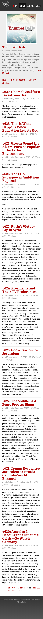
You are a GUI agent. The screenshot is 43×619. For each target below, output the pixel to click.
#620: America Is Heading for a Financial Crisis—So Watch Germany (20, 536)
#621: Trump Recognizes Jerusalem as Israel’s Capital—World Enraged (21, 473)
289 (9, 590)
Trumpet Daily (14, 47)
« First (7, 587)
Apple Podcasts (17, 79)
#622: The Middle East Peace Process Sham (19, 402)
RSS (4, 79)
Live (15, 5)
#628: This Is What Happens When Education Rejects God (20, 127)
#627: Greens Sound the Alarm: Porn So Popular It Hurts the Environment (21, 148)
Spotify (32, 79)
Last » (19, 590)
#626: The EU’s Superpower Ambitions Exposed (21, 177)
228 (34, 587)
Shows (22, 5)
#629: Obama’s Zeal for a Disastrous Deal (21, 93)
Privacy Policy (21, 602)
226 (26, 587)
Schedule (30, 5)
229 (38, 587)
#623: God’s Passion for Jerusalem (20, 351)
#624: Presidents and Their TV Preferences (19, 289)
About (38, 5)
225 (21, 587)
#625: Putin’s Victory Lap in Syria (18, 228)
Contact (6, 83)
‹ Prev (13, 587)
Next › (14, 590)
